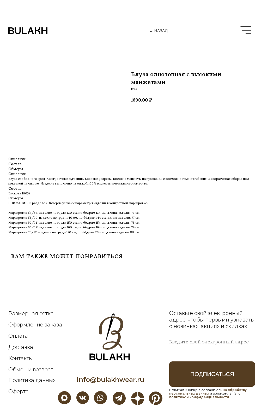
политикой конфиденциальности (199, 397)
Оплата (18, 336)
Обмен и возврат (30, 369)
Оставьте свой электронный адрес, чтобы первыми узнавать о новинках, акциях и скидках (211, 319)
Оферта (18, 391)
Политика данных (32, 380)
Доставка (20, 347)
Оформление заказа (35, 324)
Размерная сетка (31, 313)
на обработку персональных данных (208, 391)
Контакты (20, 358)
